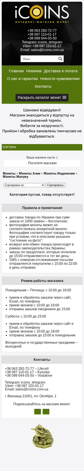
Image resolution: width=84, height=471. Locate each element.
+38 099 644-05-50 (42, 38)
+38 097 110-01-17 (42, 34)
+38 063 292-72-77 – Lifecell (27, 368)
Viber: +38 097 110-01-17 (42, 46)
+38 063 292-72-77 (42, 30)
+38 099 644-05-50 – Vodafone (28, 375)
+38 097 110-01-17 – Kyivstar (27, 372)
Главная (16, 71)
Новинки (34, 71)
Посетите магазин (42, 163)
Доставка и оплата (61, 71)
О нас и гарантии (22, 79)
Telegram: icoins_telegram (42, 42)
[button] (42, 97)
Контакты (43, 86)
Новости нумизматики (59, 79)
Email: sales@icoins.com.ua (42, 50)
